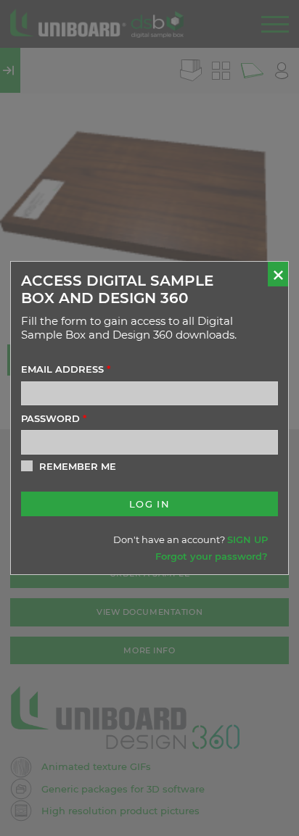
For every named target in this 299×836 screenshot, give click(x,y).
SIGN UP (247, 539)
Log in (149, 504)
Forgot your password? (211, 556)
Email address (65, 369)
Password (53, 418)
